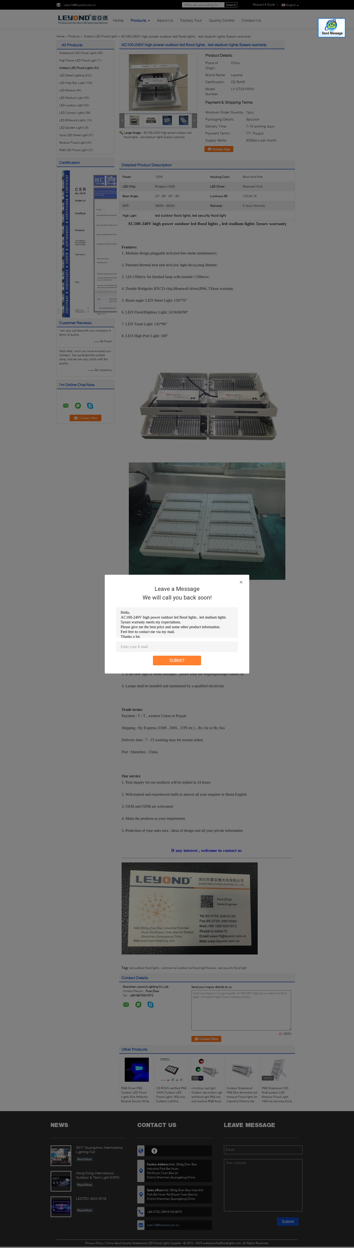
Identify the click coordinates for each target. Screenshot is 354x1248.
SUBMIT (177, 660)
